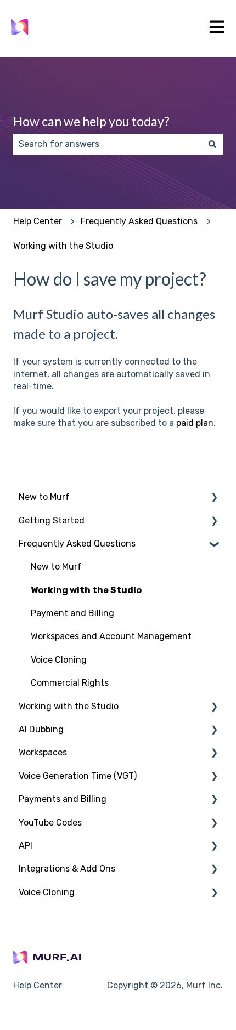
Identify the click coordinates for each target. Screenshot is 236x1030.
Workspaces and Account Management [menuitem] (111, 636)
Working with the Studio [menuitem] (86, 590)
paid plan (194, 423)
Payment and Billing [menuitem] (72, 613)
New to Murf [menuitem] (44, 497)
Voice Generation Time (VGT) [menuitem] (78, 776)
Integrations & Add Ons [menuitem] (67, 868)
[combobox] (107, 144)
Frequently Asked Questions (139, 221)
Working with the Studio (63, 246)
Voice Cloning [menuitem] (59, 660)
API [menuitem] (25, 845)
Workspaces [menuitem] (43, 752)
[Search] (212, 144)
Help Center (37, 221)
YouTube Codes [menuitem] (50, 822)
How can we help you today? (91, 121)
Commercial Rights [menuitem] (70, 683)
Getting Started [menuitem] (52, 520)
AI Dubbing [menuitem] (41, 729)
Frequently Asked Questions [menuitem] (77, 543)
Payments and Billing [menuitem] (62, 799)
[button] (214, 498)
